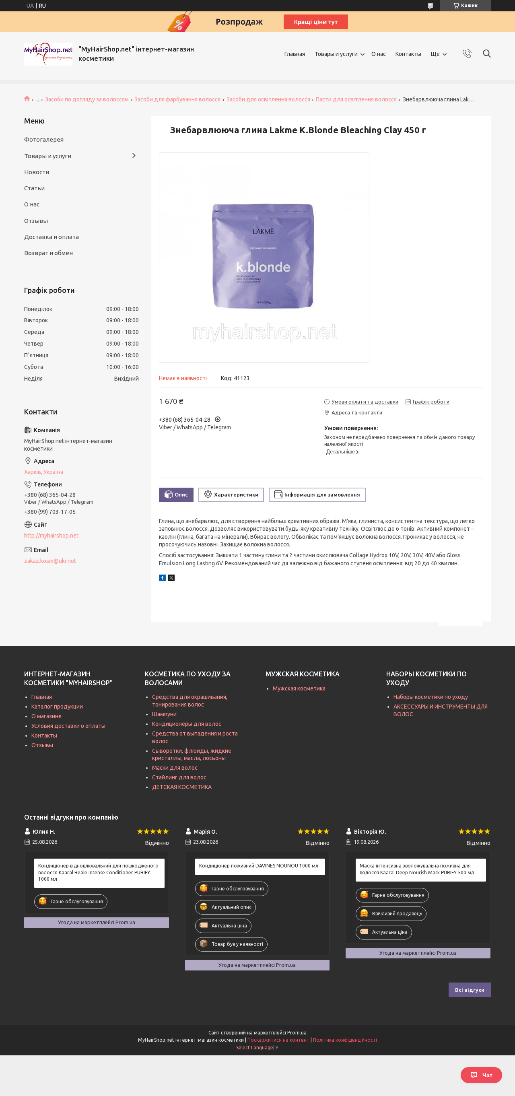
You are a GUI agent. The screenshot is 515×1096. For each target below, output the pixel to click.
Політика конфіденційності (345, 1039)
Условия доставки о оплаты (68, 726)
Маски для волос (175, 767)
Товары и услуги (336, 54)
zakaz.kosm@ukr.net (50, 561)
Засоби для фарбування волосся (177, 99)
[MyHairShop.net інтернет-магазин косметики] (48, 54)
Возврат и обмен (48, 252)
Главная (294, 54)
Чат (487, 1075)
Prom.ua (297, 1032)
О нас (378, 54)
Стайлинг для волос (179, 777)
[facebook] (162, 579)
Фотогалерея (44, 139)
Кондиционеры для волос (186, 724)
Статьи (34, 188)
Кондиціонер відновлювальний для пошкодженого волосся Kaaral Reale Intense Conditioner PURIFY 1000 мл (98, 872)
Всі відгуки (469, 990)
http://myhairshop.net (51, 535)
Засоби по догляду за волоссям (87, 99)
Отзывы (36, 220)
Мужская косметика (299, 688)
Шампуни (164, 714)
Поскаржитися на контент (278, 1039)
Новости (36, 172)
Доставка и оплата (51, 236)
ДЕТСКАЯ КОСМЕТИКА (182, 787)
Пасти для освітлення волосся (356, 99)
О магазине (46, 716)
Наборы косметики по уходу (430, 697)
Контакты (408, 54)
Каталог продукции (57, 706)
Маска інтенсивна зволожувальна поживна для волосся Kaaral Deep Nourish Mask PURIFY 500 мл (417, 869)
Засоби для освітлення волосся (268, 99)
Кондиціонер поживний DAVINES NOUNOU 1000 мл (258, 865)
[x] (171, 579)
